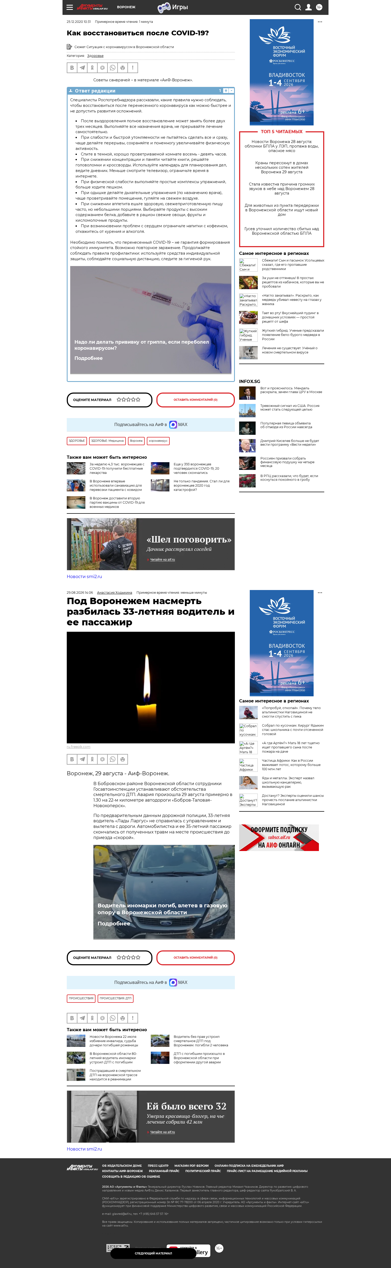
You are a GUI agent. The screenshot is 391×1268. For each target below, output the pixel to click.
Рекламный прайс (164, 1171)
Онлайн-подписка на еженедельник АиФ (249, 1166)
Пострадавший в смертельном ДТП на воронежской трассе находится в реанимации (115, 1075)
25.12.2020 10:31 (79, 22)
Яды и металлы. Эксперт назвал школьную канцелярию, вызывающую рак (288, 782)
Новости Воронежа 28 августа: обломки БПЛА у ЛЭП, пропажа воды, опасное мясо (282, 146)
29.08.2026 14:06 (80, 593)
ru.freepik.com (78, 747)
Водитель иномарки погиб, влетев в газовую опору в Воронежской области (162, 909)
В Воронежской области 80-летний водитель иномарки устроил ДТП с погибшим (113, 1058)
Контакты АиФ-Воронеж (122, 1171)
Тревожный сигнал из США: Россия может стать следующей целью (289, 407)
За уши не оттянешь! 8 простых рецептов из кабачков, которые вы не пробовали (293, 282)
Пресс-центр (158, 1166)
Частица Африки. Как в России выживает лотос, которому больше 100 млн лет (291, 765)
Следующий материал (153, 1253)
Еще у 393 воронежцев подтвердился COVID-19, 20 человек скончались (196, 468)
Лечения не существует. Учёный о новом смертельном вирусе (290, 350)
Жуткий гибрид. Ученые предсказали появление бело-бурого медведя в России (293, 334)
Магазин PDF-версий (191, 1166)
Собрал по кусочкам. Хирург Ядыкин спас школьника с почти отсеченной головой (293, 729)
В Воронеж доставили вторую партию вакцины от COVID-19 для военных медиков (117, 502)
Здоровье (95, 56)
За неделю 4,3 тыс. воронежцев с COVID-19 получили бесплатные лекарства (117, 468)
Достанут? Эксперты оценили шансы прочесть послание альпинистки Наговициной (293, 800)
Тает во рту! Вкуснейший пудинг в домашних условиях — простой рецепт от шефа (290, 317)
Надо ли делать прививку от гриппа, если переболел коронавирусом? (141, 345)
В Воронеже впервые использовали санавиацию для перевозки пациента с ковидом (116, 485)
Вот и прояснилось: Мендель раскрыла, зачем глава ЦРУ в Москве (291, 390)
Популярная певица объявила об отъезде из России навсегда (286, 425)
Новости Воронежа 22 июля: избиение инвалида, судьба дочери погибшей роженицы (114, 1041)
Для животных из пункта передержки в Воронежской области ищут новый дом (282, 210)
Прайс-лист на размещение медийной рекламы (267, 1171)
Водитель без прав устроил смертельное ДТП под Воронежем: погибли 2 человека (201, 1041)
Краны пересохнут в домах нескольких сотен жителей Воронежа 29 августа (282, 167)
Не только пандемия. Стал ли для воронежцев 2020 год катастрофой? (202, 485)
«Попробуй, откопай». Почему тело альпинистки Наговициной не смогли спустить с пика (291, 712)
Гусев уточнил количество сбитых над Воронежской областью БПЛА (281, 231)
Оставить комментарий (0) (196, 400)
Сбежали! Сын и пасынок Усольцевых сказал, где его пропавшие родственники (293, 264)
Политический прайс (203, 1171)
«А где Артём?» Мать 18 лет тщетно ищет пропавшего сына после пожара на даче (291, 747)
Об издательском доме (122, 1166)
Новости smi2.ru (84, 576)
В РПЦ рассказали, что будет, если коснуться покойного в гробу (289, 478)
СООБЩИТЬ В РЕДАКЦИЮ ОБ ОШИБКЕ (131, 1176)
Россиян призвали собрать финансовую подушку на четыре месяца (287, 462)
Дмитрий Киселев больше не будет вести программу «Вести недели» (289, 442)
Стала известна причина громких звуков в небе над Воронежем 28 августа (282, 189)
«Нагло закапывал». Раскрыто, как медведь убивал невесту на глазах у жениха (292, 299)
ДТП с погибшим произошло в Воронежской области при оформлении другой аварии (199, 1058)
